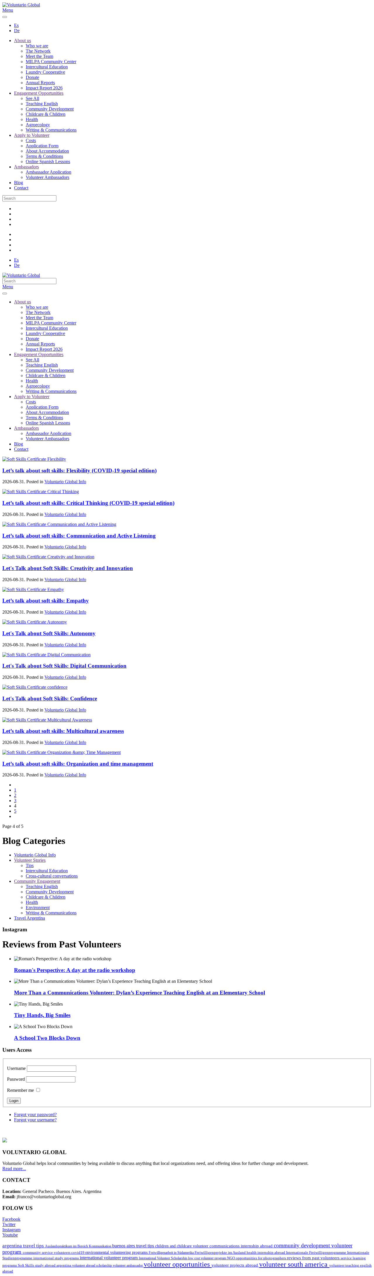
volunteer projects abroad (235, 1265)
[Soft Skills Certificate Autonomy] (34, 621)
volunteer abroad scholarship (92, 1265)
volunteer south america (294, 1264)
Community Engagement (37, 881)
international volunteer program (109, 1257)
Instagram (11, 1229)
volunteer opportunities (178, 1264)
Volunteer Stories (30, 860)
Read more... (14, 1168)
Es (16, 25)
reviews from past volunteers (314, 1258)
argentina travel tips (23, 1246)
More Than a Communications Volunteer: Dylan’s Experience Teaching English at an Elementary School (139, 993)
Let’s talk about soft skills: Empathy (45, 601)
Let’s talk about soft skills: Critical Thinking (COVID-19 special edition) (88, 503)
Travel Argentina (29, 918)
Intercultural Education (47, 66)
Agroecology (38, 124)
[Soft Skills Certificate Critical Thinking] (40, 491)
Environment (38, 907)
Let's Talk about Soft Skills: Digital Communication (64, 666)
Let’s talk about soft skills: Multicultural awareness (63, 731)
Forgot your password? (35, 1114)
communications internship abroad (241, 1246)
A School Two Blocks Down (47, 1038)
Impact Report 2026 (44, 87)
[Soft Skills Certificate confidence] (34, 687)
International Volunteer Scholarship (163, 1258)
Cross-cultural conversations (52, 875)
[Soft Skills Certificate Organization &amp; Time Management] (61, 752)
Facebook (11, 1219)
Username (16, 1068)
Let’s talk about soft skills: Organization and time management (77, 764)
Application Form (42, 145)
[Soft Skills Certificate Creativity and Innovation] (48, 556)
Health (32, 119)
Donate (32, 77)
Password (16, 1079)
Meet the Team (39, 56)
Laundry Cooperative (45, 72)
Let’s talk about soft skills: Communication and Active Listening (79, 536)
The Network (38, 51)
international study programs (56, 1258)
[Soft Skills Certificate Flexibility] (34, 459)
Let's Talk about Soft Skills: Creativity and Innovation (67, 568)
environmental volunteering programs (117, 1252)
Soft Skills (26, 1265)
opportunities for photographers (261, 1258)
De (17, 30)
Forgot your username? (35, 1119)
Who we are (37, 45)
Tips (30, 865)
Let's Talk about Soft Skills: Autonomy (49, 633)
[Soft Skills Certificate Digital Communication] (46, 654)
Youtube (10, 1234)
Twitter (8, 1224)
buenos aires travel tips (133, 1246)
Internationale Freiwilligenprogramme (316, 1253)
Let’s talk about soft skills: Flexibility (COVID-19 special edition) (79, 470)
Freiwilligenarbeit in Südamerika (172, 1253)
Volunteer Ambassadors (47, 177)
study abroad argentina (53, 1265)
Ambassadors (26, 166)
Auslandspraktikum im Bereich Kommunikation (78, 1246)
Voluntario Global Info (65, 481)
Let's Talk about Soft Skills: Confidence (49, 698)
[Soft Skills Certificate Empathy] (33, 589)
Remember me (20, 1090)
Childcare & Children (45, 114)
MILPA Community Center (51, 61)
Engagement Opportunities (38, 93)
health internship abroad (266, 1252)
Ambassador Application (48, 172)
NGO (231, 1258)
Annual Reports (40, 82)
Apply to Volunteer (31, 135)
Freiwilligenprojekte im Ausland (221, 1253)
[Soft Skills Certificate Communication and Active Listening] (59, 524)
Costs (31, 140)
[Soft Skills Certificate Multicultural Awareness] (47, 719)
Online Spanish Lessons (48, 161)
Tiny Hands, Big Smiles (42, 1015)
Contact (21, 187)
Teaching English (42, 103)
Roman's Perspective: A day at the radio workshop (74, 970)
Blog (18, 182)
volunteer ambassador (128, 1265)
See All (32, 98)
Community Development (50, 108)
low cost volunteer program (207, 1258)
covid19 (78, 1253)
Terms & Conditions (44, 156)
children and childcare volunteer (182, 1246)
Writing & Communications (51, 129)
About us (22, 40)
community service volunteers (47, 1252)
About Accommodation (47, 151)
